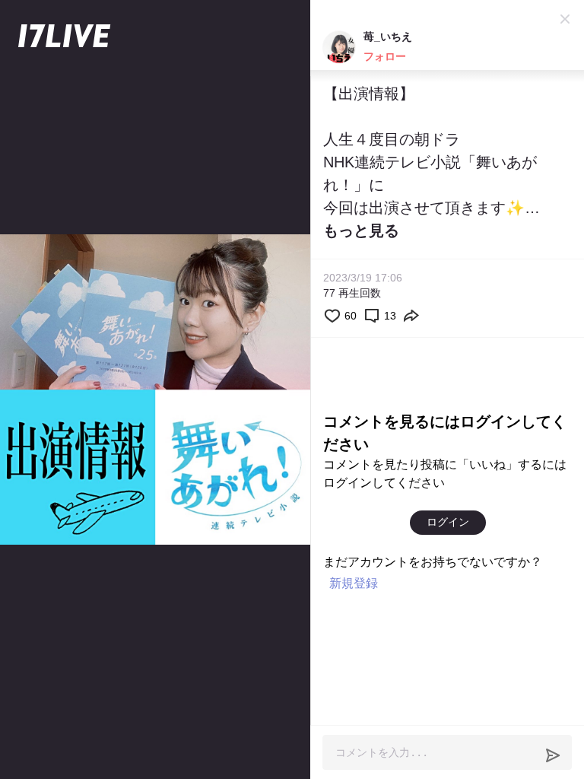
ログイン (448, 522)
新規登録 (353, 583)
